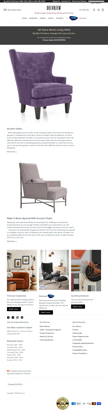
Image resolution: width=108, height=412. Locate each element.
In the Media (77, 340)
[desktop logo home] (54, 10)
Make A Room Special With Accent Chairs (29, 218)
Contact (75, 330)
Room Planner (45, 326)
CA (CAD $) (84, 10)
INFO (68, 18)
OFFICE (50, 18)
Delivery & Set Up (46, 336)
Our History (76, 326)
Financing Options (46, 340)
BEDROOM (33, 18)
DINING (42, 18)
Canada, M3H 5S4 (13, 334)
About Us (56, 1)
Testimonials (77, 333)
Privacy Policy (77, 347)
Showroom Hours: (15, 341)
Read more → (12, 151)
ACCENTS (59, 18)
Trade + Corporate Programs (50, 330)
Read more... (14, 309)
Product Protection (47, 333)
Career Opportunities (80, 336)
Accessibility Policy (79, 350)
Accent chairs (14, 128)
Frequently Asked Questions (83, 343)
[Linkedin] (22, 318)
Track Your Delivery (79, 1)
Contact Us (65, 1)
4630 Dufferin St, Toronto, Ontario (19, 331)
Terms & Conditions (79, 353)
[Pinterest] (17, 319)
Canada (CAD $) (14, 384)
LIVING (24, 18)
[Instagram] (13, 318)
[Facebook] (8, 318)
